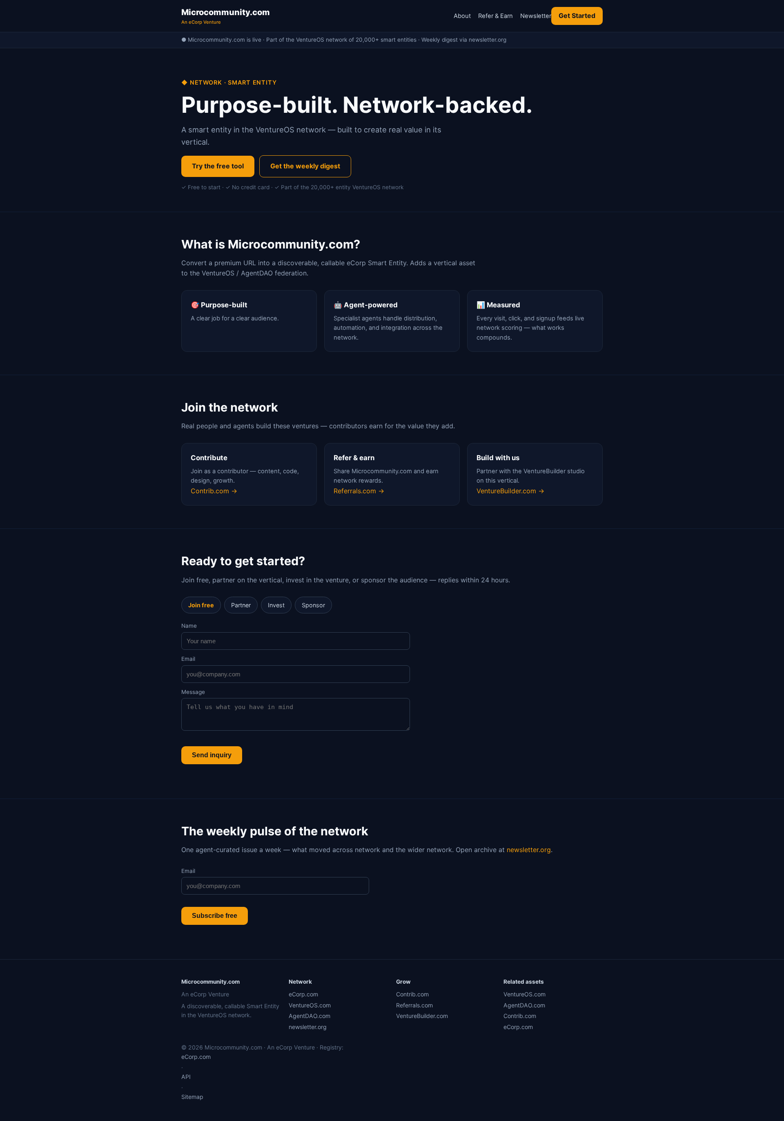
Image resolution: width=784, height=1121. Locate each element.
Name (189, 625)
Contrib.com (412, 994)
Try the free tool (218, 166)
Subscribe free (214, 915)
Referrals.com (414, 1005)
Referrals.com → (359, 491)
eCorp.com (303, 994)
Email (188, 659)
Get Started (577, 15)
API (186, 1076)
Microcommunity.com (225, 16)
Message (193, 692)
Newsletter (535, 16)
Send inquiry (212, 755)
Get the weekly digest (305, 166)
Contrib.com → (214, 491)
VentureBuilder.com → (510, 491)
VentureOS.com (310, 1005)
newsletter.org (529, 850)
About (462, 16)
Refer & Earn (495, 16)
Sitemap (192, 1096)
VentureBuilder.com (422, 1015)
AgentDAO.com (309, 1015)
